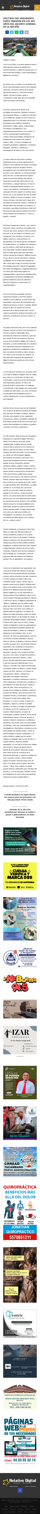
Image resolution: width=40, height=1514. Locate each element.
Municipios (24, 1506)
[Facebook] (20, 1490)
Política (32, 1506)
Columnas (32, 1512)
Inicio (6, 1506)
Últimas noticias (14, 1506)
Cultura (27, 1509)
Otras (25, 1512)
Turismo (19, 1512)
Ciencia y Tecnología (9, 1512)
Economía (5, 1509)
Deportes (20, 1509)
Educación (13, 1509)
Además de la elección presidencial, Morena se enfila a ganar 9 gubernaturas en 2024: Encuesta (20, 813)
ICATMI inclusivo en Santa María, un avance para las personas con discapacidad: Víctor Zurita (20, 797)
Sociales (34, 1509)
